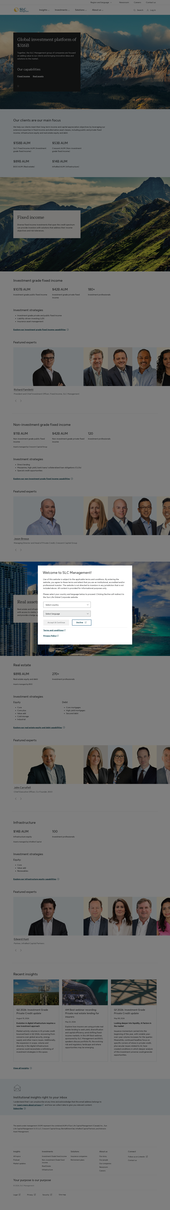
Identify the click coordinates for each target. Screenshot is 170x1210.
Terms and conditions (53, 630)
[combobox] (67, 605)
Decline (80, 622)
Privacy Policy (50, 636)
